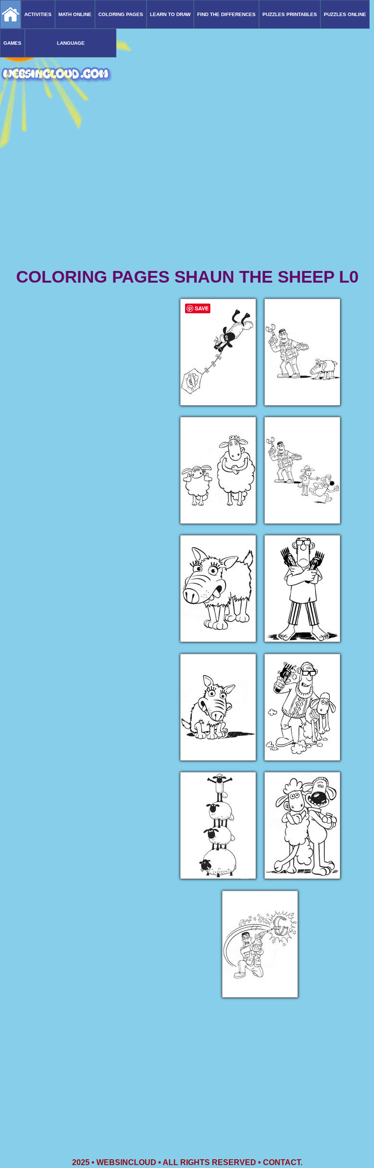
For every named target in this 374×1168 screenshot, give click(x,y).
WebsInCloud (126, 1162)
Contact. (282, 1162)
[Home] (10, 14)
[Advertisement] (187, 190)
